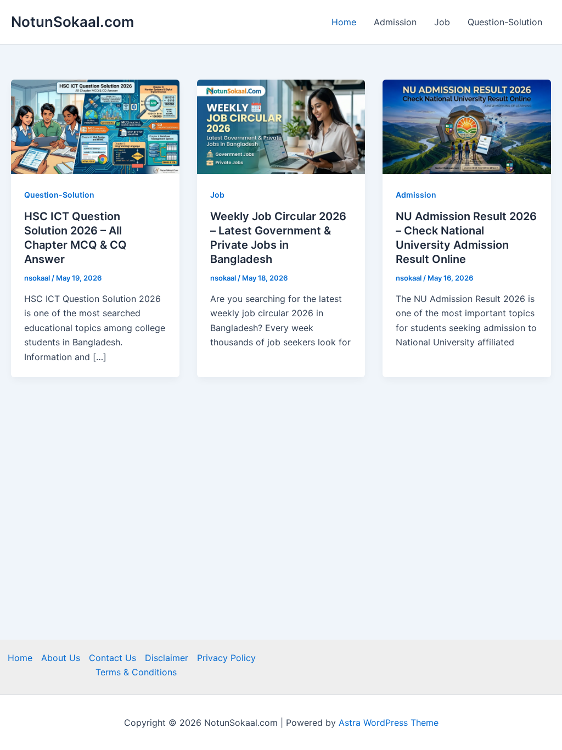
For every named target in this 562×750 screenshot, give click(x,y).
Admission (395, 21)
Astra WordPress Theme (389, 722)
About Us (60, 657)
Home (343, 21)
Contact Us (112, 657)
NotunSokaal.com (72, 21)
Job (442, 21)
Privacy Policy (226, 657)
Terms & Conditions (136, 672)
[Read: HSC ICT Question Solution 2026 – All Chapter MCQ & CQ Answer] (95, 126)
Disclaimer (166, 657)
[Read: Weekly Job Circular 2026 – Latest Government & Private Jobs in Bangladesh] (281, 126)
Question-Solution (505, 21)
